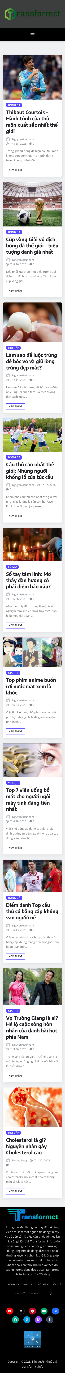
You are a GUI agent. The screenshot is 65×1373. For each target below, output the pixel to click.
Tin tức (34, 1293)
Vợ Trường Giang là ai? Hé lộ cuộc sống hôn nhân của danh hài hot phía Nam (32, 1027)
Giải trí (28, 1284)
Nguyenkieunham (23, 139)
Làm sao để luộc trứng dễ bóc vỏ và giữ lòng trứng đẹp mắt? (31, 361)
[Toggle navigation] (32, 34)
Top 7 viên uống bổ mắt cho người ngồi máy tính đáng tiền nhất (28, 799)
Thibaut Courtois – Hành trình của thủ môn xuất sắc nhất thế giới (32, 121)
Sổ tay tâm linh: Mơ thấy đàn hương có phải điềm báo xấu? (28, 580)
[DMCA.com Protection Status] (32, 1339)
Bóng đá (13, 1284)
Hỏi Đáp (43, 1284)
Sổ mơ (57, 1284)
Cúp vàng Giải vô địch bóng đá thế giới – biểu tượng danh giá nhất (32, 245)
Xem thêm (15, 170)
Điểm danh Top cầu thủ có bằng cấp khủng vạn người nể (32, 911)
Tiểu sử (20, 1293)
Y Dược (48, 1293)
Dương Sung (19, 1160)
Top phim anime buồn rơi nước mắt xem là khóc (31, 686)
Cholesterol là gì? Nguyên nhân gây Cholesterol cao (26, 1146)
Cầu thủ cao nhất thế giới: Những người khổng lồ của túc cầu (30, 470)
